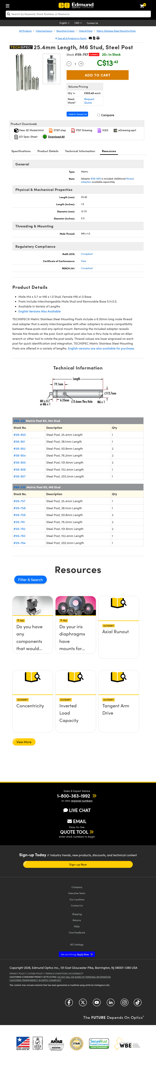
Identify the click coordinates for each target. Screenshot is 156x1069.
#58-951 (19, 441)
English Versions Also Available (39, 311)
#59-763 (19, 536)
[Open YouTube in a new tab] (96, 1004)
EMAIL (79, 821)
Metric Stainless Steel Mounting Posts (116, 30)
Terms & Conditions (56, 973)
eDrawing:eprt (127, 130)
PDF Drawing (83, 130)
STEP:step (59, 130)
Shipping (77, 914)
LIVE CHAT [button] (80, 810)
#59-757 (19, 501)
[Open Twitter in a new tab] (82, 1004)
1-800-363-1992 (73, 796)
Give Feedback (77, 932)
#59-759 (19, 515)
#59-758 (19, 508)
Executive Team (76, 893)
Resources (109, 151)
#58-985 (96, 178)
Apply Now (75, 954)
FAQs (77, 926)
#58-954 (20, 455)
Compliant (87, 254)
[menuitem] (8, 5)
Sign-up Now (78, 864)
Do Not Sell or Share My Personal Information (84, 976)
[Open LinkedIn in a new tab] (110, 1004)
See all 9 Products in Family (72, 38)
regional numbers (81, 800)
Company (77, 887)
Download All (56, 136)
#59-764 (19, 543)
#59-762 (19, 529)
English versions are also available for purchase (101, 348)
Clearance (94, 54)
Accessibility (76, 973)
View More (24, 742)
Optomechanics (44, 30)
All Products (25, 30)
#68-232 (20, 487)
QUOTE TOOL (74, 832)
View (83, 261)
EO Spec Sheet (27, 136)
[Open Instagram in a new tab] (124, 1004)
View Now (32, 630)
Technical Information (80, 151)
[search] (78, 14)
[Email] (90, 38)
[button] (94, 38)
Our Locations (76, 899)
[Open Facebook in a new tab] (69, 1004)
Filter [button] (23, 579)
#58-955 (20, 462)
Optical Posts (85, 30)
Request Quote (89, 101)
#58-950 (20, 435)
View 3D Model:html (31, 130)
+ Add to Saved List (77, 114)
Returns (77, 920)
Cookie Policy (36, 973)
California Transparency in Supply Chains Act (35, 980)
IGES (105, 130)
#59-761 (19, 522)
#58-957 (19, 476)
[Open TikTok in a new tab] (137, 1004)
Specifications (21, 151)
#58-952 (19, 448)
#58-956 (20, 469)
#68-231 (19, 421)
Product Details (48, 151)
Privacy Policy (18, 973)
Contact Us (92, 23)
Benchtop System (66, 30)
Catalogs (77, 944)
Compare (107, 115)
